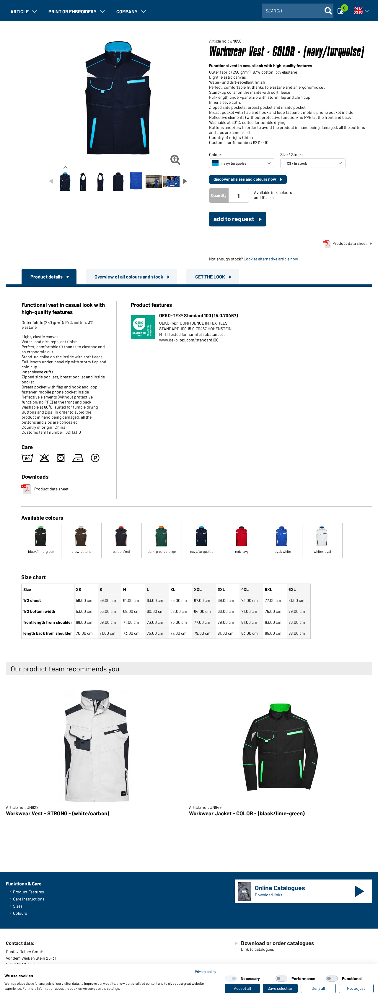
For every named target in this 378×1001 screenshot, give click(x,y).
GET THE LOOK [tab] (210, 276)
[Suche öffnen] (328, 10)
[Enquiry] (342, 10)
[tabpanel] (189, 464)
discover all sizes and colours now (245, 179)
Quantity (219, 195)
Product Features (28, 891)
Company (127, 11)
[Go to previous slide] (51, 181)
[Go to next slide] (185, 181)
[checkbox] (231, 978)
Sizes (17, 905)
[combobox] (297, 11)
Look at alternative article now (271, 258)
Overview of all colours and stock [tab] (129, 276)
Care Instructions (29, 898)
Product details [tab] (46, 276)
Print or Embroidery (72, 11)
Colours (20, 913)
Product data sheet (350, 243)
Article (19, 11)
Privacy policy (205, 971)
